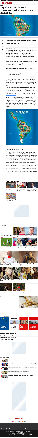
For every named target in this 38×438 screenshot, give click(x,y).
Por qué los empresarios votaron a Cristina (8, 337)
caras (23, 319)
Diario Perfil (3, 425)
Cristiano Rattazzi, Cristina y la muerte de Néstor (9, 339)
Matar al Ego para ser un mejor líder (7, 335)
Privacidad (19, 428)
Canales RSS (3, 428)
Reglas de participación (29, 428)
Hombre (25, 425)
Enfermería (16, 221)
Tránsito (35, 428)
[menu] (1, 2)
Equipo (23, 428)
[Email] (2, 52)
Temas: (7, 221)
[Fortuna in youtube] (20, 421)
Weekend (30, 425)
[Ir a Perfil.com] (35, 0)
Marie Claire (16, 425)
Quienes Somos (8, 428)
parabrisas (33, 319)
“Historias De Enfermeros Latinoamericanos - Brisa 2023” (29, 221)
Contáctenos (14, 428)
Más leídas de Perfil (5, 357)
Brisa (9, 221)
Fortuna (21, 425)
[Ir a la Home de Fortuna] (7, 3)
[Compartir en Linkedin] (2, 49)
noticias (4, 319)
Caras (7, 425)
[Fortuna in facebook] (15, 421)
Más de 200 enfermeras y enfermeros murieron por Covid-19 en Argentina (21, 73)
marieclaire (14, 319)
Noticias (11, 425)
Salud (13, 221)
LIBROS (1, 5)
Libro (20, 221)
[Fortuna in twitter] (18, 421)
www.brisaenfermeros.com (11, 94)
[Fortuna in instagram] (13, 421)
